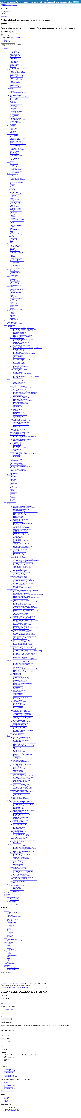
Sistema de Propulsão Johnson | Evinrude (20, 656)
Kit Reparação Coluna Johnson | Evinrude (23, 654)
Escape (12, 109)
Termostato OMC (17, 437)
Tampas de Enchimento (16, 209)
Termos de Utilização (9, 1072)
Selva (8, 884)
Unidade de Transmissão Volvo (18, 419)
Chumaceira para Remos (16, 225)
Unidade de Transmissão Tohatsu (18, 878)
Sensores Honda (17, 818)
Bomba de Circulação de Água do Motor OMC (25, 436)
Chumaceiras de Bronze (16, 104)
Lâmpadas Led (14, 164)
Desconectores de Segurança (17, 149)
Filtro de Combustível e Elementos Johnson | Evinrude (26, 597)
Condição (3, 998)
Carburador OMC (17, 442)
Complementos (14, 319)
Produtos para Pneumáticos (17, 261)
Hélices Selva (16, 891)
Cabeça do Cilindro (15, 904)
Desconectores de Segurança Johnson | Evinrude (25, 607)
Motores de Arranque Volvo (20, 415)
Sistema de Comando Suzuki (17, 760)
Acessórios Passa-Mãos (16, 211)
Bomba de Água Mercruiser (20, 352)
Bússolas (12, 129)
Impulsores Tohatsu (18, 864)
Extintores (12, 248)
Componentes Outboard (10, 502)
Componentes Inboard (9, 325)
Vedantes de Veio (14, 107)
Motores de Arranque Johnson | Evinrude (23, 609)
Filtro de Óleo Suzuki (18, 744)
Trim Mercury (16, 542)
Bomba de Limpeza (15, 82)
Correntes (12, 184)
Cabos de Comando (15, 52)
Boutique (9, 311)
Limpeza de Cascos (15, 265)
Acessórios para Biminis (16, 199)
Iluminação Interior (15, 172)
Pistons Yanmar (14, 460)
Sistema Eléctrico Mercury (16, 520)
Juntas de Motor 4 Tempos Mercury (22, 566)
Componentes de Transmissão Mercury (23, 583)
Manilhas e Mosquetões (16, 194)
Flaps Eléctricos (14, 62)
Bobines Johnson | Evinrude (20, 603)
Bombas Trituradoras (15, 85)
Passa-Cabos (13, 195)
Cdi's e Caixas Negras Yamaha (21, 677)
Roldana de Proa (14, 196)
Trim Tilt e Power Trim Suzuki (21, 758)
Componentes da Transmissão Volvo (22, 420)
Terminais (12, 136)
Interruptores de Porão (15, 87)
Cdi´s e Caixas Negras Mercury (21, 527)
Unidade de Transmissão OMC (18, 452)
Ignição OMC (16, 446)
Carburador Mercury (18, 510)
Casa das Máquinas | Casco (14, 95)
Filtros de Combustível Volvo (20, 399)
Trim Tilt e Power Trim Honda (20, 820)
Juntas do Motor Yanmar (16, 459)
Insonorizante (13, 108)
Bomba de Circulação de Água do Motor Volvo (25, 392)
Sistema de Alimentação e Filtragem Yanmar (21, 466)
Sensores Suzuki (17, 757)
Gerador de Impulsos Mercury (20, 540)
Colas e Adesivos (14, 282)
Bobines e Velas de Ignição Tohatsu (22, 854)
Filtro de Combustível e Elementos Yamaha (24, 671)
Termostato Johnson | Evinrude (21, 629)
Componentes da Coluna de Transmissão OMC (25, 453)
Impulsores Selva (17, 888)
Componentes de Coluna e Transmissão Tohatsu (25, 880)
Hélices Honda (17, 843)
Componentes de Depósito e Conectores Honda (25, 804)
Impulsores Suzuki (18, 770)
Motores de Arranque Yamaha (20, 681)
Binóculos (12, 315)
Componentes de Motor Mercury (18, 557)
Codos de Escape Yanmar (16, 463)
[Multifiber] (4, 4)
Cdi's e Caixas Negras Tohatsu (21, 855)
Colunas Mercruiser (18, 372)
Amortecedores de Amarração (17, 179)
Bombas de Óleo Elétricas (16, 75)
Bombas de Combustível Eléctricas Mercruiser (24, 329)
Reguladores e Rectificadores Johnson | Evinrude (25, 610)
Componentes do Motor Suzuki (18, 773)
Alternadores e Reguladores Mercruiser (23, 339)
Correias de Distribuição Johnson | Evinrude (24, 634)
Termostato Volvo (17, 395)
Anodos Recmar (14, 275)
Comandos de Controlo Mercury (21, 547)
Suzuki (8, 736)
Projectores (13, 168)
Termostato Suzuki (18, 771)
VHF (11, 306)
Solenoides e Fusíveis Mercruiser (21, 345)
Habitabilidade (10, 236)
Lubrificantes (7, 894)
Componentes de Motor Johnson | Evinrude (21, 630)
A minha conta (4, 1082)
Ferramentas (10, 286)
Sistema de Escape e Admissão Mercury (20, 572)
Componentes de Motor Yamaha (18, 710)
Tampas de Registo (15, 206)
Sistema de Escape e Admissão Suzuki (19, 784)
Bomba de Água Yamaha (19, 704)
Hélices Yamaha (17, 734)
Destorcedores (13, 185)
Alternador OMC (17, 449)
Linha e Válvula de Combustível (18, 119)
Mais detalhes (4, 1003)
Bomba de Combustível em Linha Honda (23, 803)
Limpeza (9, 253)
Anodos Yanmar (14, 472)
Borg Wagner (13, 476)
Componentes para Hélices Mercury (22, 587)
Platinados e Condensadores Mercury (22, 523)
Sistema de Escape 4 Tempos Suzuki (22, 787)
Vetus (11, 496)
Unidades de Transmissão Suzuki (18, 790)
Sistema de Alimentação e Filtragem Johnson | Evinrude (24, 590)
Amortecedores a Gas (15, 204)
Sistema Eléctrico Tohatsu (16, 853)
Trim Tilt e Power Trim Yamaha (21, 689)
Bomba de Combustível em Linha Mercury (24, 507)
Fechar (76, 1)
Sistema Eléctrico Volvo (16, 409)
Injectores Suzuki (17, 747)
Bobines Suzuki (17, 750)
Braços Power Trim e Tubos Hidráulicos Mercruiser (26, 376)
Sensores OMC (17, 445)
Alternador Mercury (18, 522)
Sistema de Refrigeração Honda (18, 824)
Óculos (12, 313)
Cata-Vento (13, 127)
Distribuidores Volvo (18, 412)
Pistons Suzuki (17, 783)
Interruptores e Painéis (15, 148)
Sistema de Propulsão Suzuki (17, 797)
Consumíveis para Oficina (16, 292)
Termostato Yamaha (18, 708)
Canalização (10, 88)
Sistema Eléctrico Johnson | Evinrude (19, 600)
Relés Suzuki (16, 756)
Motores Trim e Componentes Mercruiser (23, 340)
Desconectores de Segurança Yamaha (22, 679)
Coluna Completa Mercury (20, 577)
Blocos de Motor (14, 902)
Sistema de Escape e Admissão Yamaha (20, 721)
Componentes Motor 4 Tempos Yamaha (23, 714)
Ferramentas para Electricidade (17, 138)
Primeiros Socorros (15, 251)
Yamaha (9, 660)
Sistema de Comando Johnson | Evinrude (20, 617)
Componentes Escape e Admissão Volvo (23, 388)
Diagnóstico (13, 291)
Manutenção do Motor (15, 283)
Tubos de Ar (13, 101)
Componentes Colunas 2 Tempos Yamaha (23, 730)
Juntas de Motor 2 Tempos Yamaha (22, 718)
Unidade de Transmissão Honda (18, 838)
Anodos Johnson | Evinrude (20, 623)
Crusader (12, 480)
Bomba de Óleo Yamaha (19, 666)
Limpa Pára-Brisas (14, 158)
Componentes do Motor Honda (18, 831)
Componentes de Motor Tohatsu (18, 867)
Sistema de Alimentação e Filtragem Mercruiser (22, 328)
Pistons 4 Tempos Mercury (20, 569)
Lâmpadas (12, 165)
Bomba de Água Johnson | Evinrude (22, 624)
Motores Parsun (14, 898)
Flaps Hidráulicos (14, 64)
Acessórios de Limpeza (16, 258)
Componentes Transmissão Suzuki (21, 793)
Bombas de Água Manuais (16, 71)
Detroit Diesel (13, 483)
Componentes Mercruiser (19, 363)
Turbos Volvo (16, 408)
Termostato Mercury (18, 556)
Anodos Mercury (17, 550)
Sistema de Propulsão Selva (17, 890)
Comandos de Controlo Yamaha (21, 699)
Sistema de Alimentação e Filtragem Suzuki (21, 737)
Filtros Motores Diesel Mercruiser (21, 336)
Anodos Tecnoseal (14, 271)
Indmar (12, 485)
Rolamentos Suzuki (18, 795)
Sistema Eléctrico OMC (16, 443)
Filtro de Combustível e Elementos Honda (23, 810)
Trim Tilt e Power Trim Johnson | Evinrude (24, 616)
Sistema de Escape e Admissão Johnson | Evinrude (22, 640)
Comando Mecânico (15, 58)
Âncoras (12, 186)
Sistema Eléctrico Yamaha (16, 674)
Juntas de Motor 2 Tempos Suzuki (21, 780)
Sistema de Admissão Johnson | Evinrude (23, 641)
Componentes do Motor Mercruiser (19, 360)
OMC (8, 427)
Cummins (12, 482)
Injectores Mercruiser (18, 333)
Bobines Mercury (17, 524)
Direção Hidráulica (15, 55)
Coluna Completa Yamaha (19, 727)
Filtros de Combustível (15, 122)
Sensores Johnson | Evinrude (20, 611)
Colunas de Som (14, 305)
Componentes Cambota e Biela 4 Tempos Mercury (26, 559)
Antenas (12, 308)
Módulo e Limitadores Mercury (21, 532)
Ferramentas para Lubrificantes (18, 288)
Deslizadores (13, 296)
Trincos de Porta (14, 192)
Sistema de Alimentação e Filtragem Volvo (20, 398)
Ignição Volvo (16, 413)
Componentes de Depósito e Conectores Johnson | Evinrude (28, 594)
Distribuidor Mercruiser (19, 349)
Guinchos (12, 232)
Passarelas (12, 216)
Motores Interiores (11, 901)
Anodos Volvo (17, 423)
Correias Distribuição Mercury (20, 564)
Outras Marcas (10, 475)
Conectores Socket (14, 154)
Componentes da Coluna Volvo (21, 422)
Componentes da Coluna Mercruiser (22, 373)
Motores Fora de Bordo (13, 897)
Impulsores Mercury (18, 553)
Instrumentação (11, 125)
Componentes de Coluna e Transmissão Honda (25, 840)
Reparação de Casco (15, 281)
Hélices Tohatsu (17, 883)
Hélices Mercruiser (18, 378)
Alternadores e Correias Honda (21, 813)
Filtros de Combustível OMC (20, 440)
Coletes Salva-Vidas (15, 245)
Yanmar (9, 457)
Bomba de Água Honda (19, 827)
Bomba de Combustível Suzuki (21, 740)
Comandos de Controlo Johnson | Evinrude (24, 619)
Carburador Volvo (17, 406)
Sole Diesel (13, 495)
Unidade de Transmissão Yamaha (18, 726)
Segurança (9, 243)
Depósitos (12, 117)
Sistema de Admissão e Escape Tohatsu (23, 877)
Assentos (12, 218)
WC (11, 242)
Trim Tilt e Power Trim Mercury (21, 543)
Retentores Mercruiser (18, 362)
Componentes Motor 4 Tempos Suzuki (23, 776)
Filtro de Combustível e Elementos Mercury (24, 514)
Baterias (12, 161)
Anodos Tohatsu (17, 861)
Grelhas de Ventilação (15, 208)
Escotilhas (12, 205)
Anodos (9, 269)
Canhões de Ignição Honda (20, 815)
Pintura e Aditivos (11, 276)
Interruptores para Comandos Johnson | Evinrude (25, 620)
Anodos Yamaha (17, 703)
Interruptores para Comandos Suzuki (22, 763)
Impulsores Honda (17, 828)
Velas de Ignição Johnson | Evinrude (22, 604)
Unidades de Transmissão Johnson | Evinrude (21, 646)
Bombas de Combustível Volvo (21, 403)
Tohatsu (9, 844)
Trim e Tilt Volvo (17, 417)
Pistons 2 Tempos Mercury (20, 570)
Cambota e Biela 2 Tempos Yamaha (22, 713)
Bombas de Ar (13, 301)
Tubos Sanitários (14, 98)
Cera (11, 266)
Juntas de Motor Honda (19, 833)
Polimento (12, 263)
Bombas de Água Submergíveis (18, 72)
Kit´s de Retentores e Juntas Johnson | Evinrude (25, 627)
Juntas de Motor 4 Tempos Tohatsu (22, 873)
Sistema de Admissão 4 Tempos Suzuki (23, 786)
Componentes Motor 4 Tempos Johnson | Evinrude (26, 633)
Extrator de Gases (14, 112)
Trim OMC (16, 450)
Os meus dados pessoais (10, 1088)
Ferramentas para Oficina (16, 289)
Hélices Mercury (17, 586)
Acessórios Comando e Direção (18, 68)
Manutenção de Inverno (16, 111)
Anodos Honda (17, 825)
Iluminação (9, 162)
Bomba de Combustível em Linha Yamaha (23, 663)
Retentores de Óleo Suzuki (20, 781)
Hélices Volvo (16, 426)
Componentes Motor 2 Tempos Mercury (23, 563)
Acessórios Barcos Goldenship (14, 323)
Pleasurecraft (13, 492)
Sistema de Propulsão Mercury (17, 584)
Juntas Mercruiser (17, 368)
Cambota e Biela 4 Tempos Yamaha (22, 711)
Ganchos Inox (13, 212)
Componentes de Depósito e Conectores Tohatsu (25, 850)
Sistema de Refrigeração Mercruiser (19, 350)
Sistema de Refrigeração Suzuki (18, 766)
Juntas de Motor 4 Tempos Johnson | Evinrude (24, 636)
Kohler (12, 486)
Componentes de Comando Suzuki (22, 764)
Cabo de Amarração (15, 176)
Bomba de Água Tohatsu (19, 863)
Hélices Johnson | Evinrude (20, 657)
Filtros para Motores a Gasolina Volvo (22, 400)
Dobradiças (13, 214)
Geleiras (12, 316)
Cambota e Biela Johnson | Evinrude (22, 631)
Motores (6, 895)
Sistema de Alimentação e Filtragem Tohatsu (21, 845)
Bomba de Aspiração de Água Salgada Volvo (24, 393)
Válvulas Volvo (17, 385)
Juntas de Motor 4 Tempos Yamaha (22, 717)
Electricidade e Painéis (12, 134)
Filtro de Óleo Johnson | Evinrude (21, 596)
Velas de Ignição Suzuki (19, 751)
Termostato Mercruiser (19, 358)
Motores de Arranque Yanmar (17, 469)
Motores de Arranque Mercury (20, 533)
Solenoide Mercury (18, 537)
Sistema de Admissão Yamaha (20, 723)
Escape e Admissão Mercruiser (21, 366)
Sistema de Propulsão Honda (17, 841)
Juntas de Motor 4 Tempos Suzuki (21, 778)
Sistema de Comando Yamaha (17, 690)
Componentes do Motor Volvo (17, 380)
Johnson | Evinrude (12, 589)
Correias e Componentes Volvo (21, 425)
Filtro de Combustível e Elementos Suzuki (23, 746)
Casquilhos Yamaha (18, 693)
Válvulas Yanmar (14, 462)
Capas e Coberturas (15, 202)
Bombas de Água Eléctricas (17, 79)
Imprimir (6, 1010)
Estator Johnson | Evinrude (20, 614)
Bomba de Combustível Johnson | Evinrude (24, 592)
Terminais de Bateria (15, 139)
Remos (12, 224)
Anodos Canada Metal (15, 272)
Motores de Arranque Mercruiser (21, 342)
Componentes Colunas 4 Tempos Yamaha (23, 728)
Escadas (12, 222)
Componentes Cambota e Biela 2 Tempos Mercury (26, 560)
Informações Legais (9, 1075)
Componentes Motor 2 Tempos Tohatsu (23, 871)
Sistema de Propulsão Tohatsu (17, 881)
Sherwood (12, 499)
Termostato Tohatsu (18, 865)
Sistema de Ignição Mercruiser (17, 346)
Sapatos (12, 312)
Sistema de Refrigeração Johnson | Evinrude (21, 621)
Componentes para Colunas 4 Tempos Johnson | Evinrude (27, 650)
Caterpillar (12, 477)
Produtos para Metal (15, 262)
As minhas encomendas (10, 1085)
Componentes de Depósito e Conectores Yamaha (25, 669)
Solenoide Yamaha (18, 686)
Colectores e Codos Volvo (19, 389)
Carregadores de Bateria (16, 155)
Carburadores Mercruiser (19, 332)
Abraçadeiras (13, 102)
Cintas (11, 231)
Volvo (8, 379)
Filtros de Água (14, 115)
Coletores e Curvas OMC (19, 433)
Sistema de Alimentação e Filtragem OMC (20, 439)
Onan (11, 489)
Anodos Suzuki (17, 767)
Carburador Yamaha (18, 667)
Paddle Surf (13, 295)
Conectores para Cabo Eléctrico (18, 144)
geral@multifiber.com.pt (14, 1110)
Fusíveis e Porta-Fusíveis (16, 142)
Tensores (12, 191)
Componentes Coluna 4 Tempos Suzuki (23, 791)
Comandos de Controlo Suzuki (21, 761)
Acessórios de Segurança (16, 252)
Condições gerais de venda (10, 1076)
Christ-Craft (13, 479)
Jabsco (11, 500)
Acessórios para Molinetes (16, 182)
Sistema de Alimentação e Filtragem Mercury (21, 506)
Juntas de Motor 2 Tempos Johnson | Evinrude (24, 637)
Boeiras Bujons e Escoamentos (18, 92)
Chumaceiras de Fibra (15, 105)
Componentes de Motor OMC (17, 429)
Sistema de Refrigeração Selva (17, 885)
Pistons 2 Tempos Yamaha (19, 720)
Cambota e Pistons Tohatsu (20, 868)
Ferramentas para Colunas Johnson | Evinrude (24, 649)
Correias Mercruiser (18, 365)
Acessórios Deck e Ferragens (17, 219)
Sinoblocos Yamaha (18, 700)
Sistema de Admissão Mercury (20, 574)
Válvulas (12, 89)
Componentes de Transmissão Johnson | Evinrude (25, 653)
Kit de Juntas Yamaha (18, 707)
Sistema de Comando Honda (17, 821)
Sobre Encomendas (8, 1069)
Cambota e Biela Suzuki (19, 774)
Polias (11, 175)
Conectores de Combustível (17, 118)
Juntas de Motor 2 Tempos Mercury (22, 567)
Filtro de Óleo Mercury (19, 513)
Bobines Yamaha (17, 676)
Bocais (12, 91)
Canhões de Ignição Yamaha (20, 680)
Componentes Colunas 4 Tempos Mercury (23, 580)
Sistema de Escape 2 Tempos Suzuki (22, 788)
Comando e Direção (12, 49)
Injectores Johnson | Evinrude (20, 599)
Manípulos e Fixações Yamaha (20, 697)
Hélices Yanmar (14, 473)
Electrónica (10, 302)
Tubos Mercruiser (17, 356)
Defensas (12, 188)
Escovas (12, 255)
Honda (8, 800)
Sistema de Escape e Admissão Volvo (19, 386)
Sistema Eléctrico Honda (16, 811)
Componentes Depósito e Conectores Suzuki (24, 743)
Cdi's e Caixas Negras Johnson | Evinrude (23, 606)
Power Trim (13, 67)
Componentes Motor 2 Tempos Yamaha (23, 716)
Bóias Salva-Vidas (14, 246)
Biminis (12, 198)
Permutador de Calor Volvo (20, 396)
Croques (12, 226)
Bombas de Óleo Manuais (16, 77)
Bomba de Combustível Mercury (21, 509)
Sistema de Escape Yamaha (20, 724)
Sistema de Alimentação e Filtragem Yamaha (21, 661)
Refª (2, 995)
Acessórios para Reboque (16, 233)
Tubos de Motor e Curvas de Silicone (19, 97)
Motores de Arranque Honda (20, 817)
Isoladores (12, 156)
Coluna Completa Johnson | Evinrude (22, 647)
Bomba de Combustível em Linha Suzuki (23, 738)
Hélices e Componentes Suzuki (21, 798)
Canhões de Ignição (15, 151)
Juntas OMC (16, 430)
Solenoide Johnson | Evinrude (20, 613)
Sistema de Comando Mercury (17, 544)
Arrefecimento (13, 239)
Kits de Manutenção (9, 892)
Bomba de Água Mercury (19, 552)
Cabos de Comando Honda (20, 823)
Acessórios (6, 48)
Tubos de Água (14, 99)
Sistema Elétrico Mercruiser (17, 338)
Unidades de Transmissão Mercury (18, 576)
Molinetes (12, 181)
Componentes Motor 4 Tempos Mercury (23, 562)
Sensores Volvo (17, 410)
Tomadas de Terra (14, 152)
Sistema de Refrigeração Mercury (18, 549)
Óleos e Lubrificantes (15, 285)
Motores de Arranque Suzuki (20, 753)
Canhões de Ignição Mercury (20, 530)
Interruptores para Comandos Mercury (22, 546)
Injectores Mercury (18, 517)
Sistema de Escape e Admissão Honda (19, 835)
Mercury (9, 505)
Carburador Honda (18, 807)
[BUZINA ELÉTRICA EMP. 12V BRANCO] (16, 988)
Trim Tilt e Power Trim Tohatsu (21, 858)
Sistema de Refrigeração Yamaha (18, 701)
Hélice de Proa (13, 51)
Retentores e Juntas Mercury (20, 554)
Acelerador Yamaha (18, 694)
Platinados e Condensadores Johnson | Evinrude (25, 602)
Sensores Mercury (17, 536)
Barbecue (12, 318)
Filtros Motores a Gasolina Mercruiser (22, 335)
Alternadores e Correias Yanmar (18, 470)
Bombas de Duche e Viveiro (17, 74)
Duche (11, 241)
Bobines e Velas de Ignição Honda (22, 814)
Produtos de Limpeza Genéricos (18, 268)
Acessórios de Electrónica (16, 309)
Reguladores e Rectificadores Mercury (22, 534)
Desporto (9, 293)
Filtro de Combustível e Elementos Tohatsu (24, 851)
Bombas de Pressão (15, 81)
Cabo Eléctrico (14, 135)
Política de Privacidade (9, 1071)
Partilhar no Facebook (9, 1009)
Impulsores (13, 124)
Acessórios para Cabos (16, 178)
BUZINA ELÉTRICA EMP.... (10, 978)
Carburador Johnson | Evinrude (21, 593)
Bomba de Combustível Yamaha (21, 664)
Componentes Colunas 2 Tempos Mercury (23, 582)
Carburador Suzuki (18, 741)
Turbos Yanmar (14, 467)
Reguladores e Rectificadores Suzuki (22, 754)
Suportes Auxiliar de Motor (17, 221)
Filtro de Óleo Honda (18, 808)
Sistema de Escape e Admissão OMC (19, 432)
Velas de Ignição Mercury (19, 526)
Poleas (11, 235)
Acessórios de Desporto (16, 298)
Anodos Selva (16, 887)
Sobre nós (6, 1073)
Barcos (5, 321)
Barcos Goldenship (12, 322)
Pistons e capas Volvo (18, 383)
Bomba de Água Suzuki (19, 768)
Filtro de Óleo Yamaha (19, 670)
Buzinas (12, 159)
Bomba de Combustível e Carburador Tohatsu (24, 848)
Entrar (5, 40)
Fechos (12, 215)
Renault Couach (14, 493)
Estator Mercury (17, 539)
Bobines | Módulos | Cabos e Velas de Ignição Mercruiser (27, 348)
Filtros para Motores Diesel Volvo (21, 402)
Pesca (11, 228)
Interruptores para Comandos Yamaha (22, 696)
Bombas (9, 69)
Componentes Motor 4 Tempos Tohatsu (23, 870)
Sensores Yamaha (17, 684)
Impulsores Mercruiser (18, 355)
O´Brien (12, 299)
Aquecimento (13, 238)
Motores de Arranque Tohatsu (20, 857)
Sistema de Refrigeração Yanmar (18, 465)
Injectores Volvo (17, 405)
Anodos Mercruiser (18, 370)
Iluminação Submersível (16, 171)
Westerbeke (13, 497)
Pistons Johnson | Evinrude (20, 639)
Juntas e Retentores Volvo (19, 382)
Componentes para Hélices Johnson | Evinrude (25, 659)
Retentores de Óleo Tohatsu (20, 874)
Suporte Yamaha (17, 691)
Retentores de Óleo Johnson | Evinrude (23, 643)
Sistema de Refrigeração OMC (17, 435)
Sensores (12, 132)
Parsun (8, 503)
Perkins (12, 490)
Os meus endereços (8, 1087)
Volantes (12, 59)
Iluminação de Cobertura (16, 169)
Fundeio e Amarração (12, 174)
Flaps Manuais (13, 65)
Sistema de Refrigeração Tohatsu (18, 860)
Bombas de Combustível (16, 78)
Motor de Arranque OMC (19, 447)
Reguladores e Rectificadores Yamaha (22, 683)
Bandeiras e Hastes (15, 229)
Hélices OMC (16, 456)
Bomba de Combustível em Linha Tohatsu (23, 847)
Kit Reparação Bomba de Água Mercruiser (24, 353)
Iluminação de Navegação (16, 166)
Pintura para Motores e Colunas (18, 278)
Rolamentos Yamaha (18, 731)
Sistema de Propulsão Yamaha (17, 733)
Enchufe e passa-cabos (15, 141)
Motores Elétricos (14, 900)
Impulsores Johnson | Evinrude (21, 626)
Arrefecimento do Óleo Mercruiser (22, 359)
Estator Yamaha (17, 687)
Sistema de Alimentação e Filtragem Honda (21, 801)
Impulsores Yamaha (18, 706)
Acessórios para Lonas (15, 201)
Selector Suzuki (17, 794)
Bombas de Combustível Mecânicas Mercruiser (25, 330)
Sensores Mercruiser (18, 343)
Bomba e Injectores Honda (20, 805)
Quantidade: (4, 1016)
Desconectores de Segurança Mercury (22, 529)
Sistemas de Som (14, 303)
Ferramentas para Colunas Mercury (22, 579)
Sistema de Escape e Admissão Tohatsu (20, 875)
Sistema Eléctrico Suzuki (16, 748)
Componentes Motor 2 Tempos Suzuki (23, 777)
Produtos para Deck (15, 259)
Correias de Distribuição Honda (21, 834)
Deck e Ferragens (11, 189)
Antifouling (13, 279)
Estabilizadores (14, 61)
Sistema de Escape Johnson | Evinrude (22, 644)
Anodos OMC (16, 455)
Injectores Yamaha (17, 673)
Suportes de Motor (14, 114)
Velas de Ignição (14, 121)
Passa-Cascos (13, 94)
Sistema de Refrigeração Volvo (18, 390)
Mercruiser (9, 326)
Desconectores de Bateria (16, 146)
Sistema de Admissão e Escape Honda (22, 837)
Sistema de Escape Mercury (20, 573)
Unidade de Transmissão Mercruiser (19, 369)
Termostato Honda (18, 830)
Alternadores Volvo (18, 416)
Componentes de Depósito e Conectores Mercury (25, 512)
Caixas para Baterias (15, 145)
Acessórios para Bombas (16, 84)
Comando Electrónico (15, 57)
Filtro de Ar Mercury (18, 516)
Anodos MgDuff (14, 273)
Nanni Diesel (13, 487)
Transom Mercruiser (18, 375)
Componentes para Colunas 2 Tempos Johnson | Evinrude (27, 651)
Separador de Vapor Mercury (20, 519)
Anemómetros (13, 128)
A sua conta (7, 41)
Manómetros (13, 131)
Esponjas (12, 256)
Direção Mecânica (14, 54)
